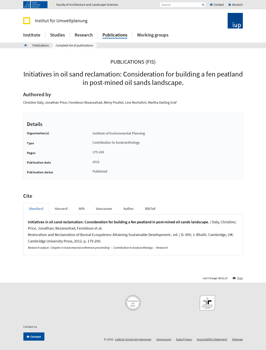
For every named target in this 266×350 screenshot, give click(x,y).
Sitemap (237, 339)
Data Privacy (184, 339)
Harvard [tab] (61, 208)
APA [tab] (82, 208)
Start (203, 4)
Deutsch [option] (237, 4)
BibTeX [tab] (150, 208)
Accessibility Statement (212, 339)
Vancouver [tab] (104, 208)
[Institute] (24, 45)
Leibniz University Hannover (133, 339)
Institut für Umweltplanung (61, 20)
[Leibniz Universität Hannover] (35, 4)
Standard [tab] (36, 208)
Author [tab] (128, 208)
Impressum (163, 339)
